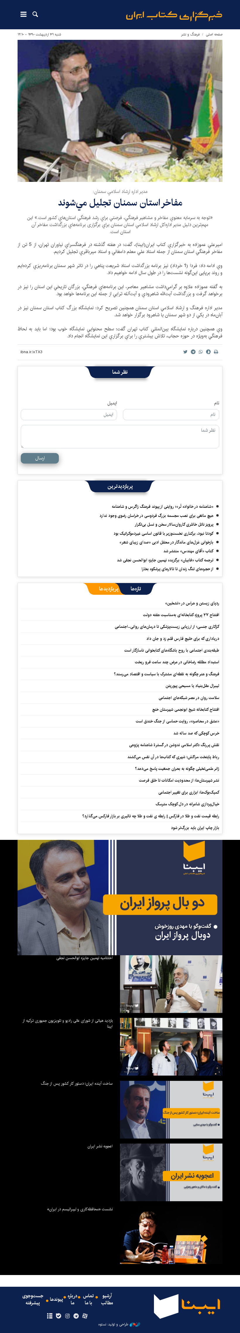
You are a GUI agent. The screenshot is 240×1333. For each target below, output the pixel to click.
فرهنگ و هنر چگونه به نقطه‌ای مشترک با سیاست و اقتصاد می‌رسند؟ (166, 674)
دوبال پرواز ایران (183, 935)
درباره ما (72, 1300)
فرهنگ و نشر (190, 34)
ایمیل (112, 403)
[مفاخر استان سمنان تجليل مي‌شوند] (120, 111)
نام (216, 403)
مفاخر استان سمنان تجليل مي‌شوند (120, 203)
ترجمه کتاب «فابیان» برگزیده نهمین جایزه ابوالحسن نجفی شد (165, 560)
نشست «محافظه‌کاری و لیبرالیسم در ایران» (80, 1209)
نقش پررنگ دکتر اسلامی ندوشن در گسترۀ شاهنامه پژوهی (174, 745)
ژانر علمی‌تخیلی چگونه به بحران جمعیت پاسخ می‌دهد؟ (177, 768)
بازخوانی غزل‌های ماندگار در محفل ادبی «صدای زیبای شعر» (166, 542)
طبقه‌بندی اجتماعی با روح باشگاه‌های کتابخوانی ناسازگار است (171, 650)
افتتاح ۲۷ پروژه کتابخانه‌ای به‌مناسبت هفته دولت (181, 615)
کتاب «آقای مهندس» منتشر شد (188, 551)
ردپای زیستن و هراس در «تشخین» (192, 603)
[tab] (136, 589)
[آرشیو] (49, 1316)
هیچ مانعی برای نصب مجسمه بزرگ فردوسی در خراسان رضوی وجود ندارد (156, 515)
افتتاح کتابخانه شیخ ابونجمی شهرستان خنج (185, 709)
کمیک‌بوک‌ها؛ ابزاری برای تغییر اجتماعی (188, 792)
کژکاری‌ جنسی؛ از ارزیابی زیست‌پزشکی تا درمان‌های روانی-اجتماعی (167, 626)
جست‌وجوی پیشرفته (32, 1300)
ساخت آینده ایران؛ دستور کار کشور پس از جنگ (77, 1083)
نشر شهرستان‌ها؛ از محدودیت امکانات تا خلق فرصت (179, 780)
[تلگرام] (76, 1316)
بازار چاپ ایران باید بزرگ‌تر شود (195, 828)
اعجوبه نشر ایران (100, 1146)
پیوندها (56, 1299)
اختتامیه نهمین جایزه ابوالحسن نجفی (84, 958)
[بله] (58, 1316)
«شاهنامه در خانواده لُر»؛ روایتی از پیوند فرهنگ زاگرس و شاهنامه (162, 506)
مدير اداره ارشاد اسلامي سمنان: (120, 192)
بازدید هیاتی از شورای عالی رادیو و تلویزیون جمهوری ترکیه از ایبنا (68, 1023)
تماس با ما (88, 1300)
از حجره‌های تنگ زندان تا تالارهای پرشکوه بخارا (177, 569)
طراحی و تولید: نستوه (113, 1324)
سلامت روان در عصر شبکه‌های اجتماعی (189, 698)
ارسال (40, 458)
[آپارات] (85, 1316)
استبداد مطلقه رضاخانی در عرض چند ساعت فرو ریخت (177, 662)
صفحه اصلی (214, 34)
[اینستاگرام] (67, 1316)
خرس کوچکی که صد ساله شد (196, 733)
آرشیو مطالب (107, 1300)
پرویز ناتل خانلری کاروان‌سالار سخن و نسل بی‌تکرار (174, 524)
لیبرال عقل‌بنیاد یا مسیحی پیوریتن (192, 686)
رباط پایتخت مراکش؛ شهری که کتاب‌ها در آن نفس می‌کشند (173, 757)
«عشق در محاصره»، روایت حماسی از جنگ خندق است (177, 721)
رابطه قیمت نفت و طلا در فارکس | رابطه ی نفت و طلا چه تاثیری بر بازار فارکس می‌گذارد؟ (150, 816)
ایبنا (174, 16)
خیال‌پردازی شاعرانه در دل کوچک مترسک (187, 804)
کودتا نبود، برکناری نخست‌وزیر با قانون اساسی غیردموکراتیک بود (163, 533)
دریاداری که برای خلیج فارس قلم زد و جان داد (182, 638)
